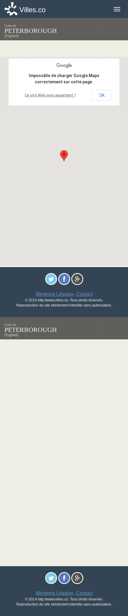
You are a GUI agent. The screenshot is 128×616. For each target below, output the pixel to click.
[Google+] (77, 278)
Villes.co (32, 10)
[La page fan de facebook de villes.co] (64, 278)
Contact (84, 294)
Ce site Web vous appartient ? (50, 95)
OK (101, 95)
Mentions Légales (54, 294)
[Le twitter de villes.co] (51, 278)
